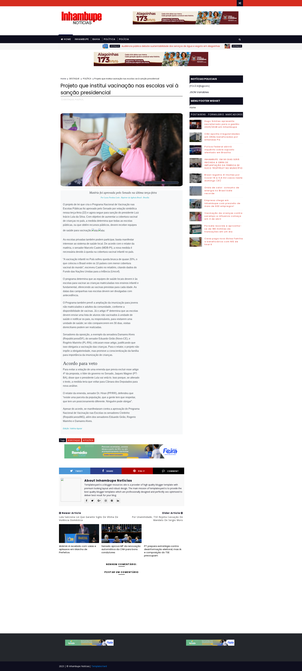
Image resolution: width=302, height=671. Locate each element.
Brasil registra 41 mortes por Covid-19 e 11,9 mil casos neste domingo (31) (223, 177)
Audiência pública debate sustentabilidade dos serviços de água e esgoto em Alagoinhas (153, 46)
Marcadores (234, 114)
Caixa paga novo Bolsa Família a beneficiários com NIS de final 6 (223, 241)
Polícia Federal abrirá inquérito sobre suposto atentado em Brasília (219, 149)
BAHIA (96, 39)
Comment (173, 471)
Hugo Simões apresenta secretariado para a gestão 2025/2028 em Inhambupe (221, 124)
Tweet (79, 471)
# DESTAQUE (74, 440)
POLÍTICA (109, 39)
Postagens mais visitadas (198, 115)
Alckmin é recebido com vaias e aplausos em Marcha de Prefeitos (77, 549)
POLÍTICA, (79, 99)
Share (109, 471)
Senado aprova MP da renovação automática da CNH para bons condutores (121, 549)
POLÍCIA (124, 39)
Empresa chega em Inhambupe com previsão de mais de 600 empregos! (222, 203)
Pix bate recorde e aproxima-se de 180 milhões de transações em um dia (222, 228)
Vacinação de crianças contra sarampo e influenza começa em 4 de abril (223, 216)
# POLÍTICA (88, 440)
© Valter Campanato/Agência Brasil (162, 183)
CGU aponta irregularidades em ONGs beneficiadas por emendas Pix (222, 136)
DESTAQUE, (69, 99)
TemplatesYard (99, 666)
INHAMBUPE (82, 39)
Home (67, 39)
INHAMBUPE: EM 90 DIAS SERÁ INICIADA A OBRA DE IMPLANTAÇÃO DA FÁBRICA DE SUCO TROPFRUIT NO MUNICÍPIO (223, 164)
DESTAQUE (97, 46)
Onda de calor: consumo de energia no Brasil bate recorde (221, 190)
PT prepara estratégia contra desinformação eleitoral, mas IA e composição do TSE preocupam (162, 550)
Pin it (141, 471)
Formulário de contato (216, 115)
